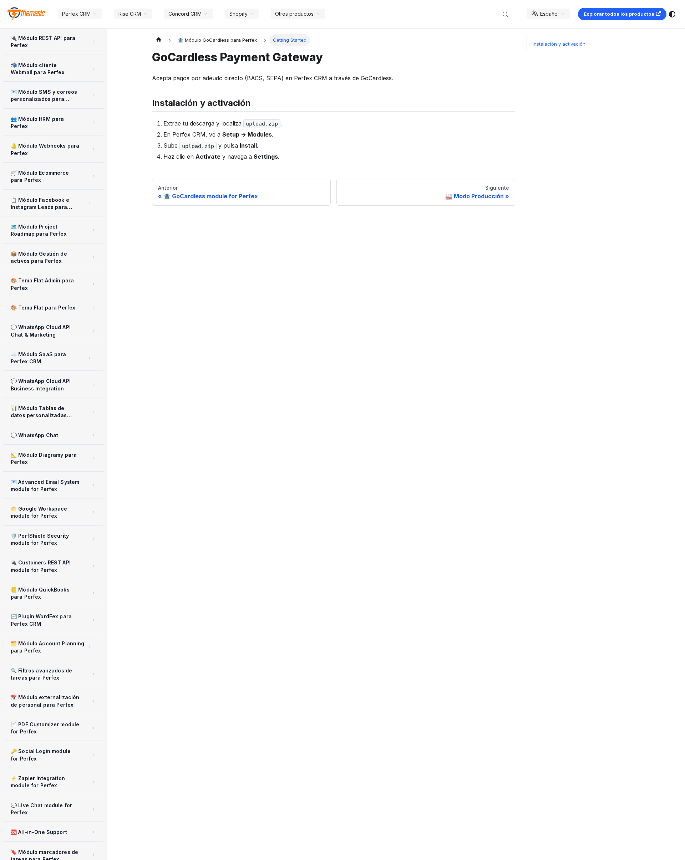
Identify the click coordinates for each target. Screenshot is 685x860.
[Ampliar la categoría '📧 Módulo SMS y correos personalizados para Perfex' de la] (93, 95)
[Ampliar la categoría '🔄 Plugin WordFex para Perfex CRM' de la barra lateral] (93, 620)
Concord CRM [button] (185, 14)
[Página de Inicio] (159, 40)
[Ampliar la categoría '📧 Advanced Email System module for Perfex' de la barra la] (93, 485)
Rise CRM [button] (129, 14)
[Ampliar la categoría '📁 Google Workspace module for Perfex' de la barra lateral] (93, 512)
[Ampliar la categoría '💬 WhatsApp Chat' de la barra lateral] (93, 435)
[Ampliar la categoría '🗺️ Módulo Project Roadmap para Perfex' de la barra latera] (93, 230)
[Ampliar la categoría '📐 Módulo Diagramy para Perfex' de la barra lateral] (93, 458)
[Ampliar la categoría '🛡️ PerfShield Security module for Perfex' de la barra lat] (93, 539)
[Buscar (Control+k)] (508, 14)
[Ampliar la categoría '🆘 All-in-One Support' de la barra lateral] (93, 831)
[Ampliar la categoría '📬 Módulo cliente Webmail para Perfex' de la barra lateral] (93, 68)
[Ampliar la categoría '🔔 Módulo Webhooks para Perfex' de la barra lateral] (93, 149)
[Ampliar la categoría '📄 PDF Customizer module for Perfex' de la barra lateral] (93, 728)
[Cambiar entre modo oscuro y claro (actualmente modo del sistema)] (672, 14)
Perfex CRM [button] (76, 14)
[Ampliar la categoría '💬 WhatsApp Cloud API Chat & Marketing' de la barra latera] (93, 331)
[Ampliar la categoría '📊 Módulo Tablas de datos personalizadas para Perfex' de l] (93, 411)
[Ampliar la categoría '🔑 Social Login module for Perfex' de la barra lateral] (93, 754)
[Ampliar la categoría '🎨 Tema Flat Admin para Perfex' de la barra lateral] (93, 284)
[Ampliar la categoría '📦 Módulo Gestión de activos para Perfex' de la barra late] (93, 257)
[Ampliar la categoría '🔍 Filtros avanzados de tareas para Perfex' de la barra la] (93, 674)
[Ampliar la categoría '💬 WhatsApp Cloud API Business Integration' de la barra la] (93, 384)
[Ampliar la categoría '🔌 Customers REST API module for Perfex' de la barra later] (93, 566)
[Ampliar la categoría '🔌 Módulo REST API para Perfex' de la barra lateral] (93, 41)
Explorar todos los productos (619, 14)
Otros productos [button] (294, 14)
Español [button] (549, 14)
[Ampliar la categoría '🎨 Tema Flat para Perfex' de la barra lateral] (93, 307)
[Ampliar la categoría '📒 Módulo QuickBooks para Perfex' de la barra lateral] (93, 593)
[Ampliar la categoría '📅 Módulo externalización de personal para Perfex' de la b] (93, 701)
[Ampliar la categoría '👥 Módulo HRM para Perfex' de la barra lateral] (93, 122)
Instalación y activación (559, 44)
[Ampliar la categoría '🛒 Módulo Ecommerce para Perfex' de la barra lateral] (93, 176)
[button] (51, 204)
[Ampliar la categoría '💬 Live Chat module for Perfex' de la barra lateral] (93, 809)
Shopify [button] (238, 14)
